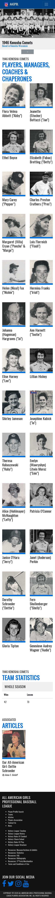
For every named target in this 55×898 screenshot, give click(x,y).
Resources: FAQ (13, 855)
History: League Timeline (17, 830)
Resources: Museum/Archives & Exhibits (22, 850)
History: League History (16, 833)
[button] (27, 52)
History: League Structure (17, 845)
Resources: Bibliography (17, 858)
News (10, 825)
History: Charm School (16, 839)
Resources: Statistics (16, 852)
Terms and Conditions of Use (18, 864)
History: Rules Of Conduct (17, 836)
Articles (11, 817)
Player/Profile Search (16, 811)
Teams (10, 814)
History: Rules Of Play (16, 842)
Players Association (15, 820)
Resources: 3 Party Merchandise (20, 861)
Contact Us (12, 822)
